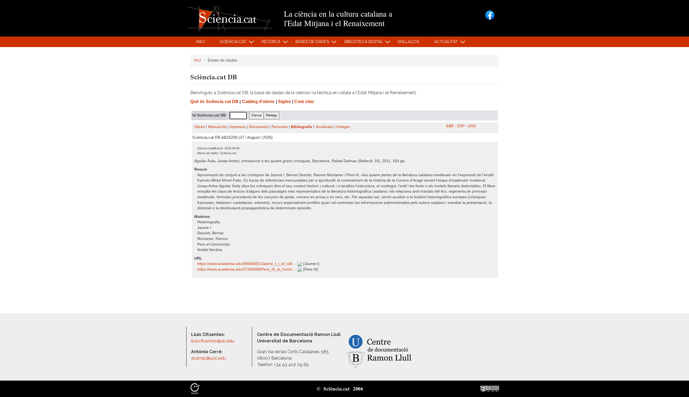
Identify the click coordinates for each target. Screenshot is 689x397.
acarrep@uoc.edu (208, 358)
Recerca (268, 43)
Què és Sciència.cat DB (214, 101)
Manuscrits (217, 127)
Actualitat (443, 43)
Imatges (343, 127)
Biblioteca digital (360, 43)
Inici (200, 41)
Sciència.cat (230, 43)
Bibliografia (301, 127)
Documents (258, 127)
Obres (199, 127)
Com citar (304, 101)
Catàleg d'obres (258, 101)
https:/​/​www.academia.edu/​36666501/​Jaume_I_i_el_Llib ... (247, 264)
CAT (450, 126)
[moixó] (195, 388)
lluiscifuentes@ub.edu (213, 340)
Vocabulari (324, 127)
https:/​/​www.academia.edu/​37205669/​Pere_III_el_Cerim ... (247, 269)
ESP (461, 126)
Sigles (284, 101)
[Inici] (229, 17)
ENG (472, 126)
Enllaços (408, 41)
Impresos (238, 127)
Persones (280, 127)
